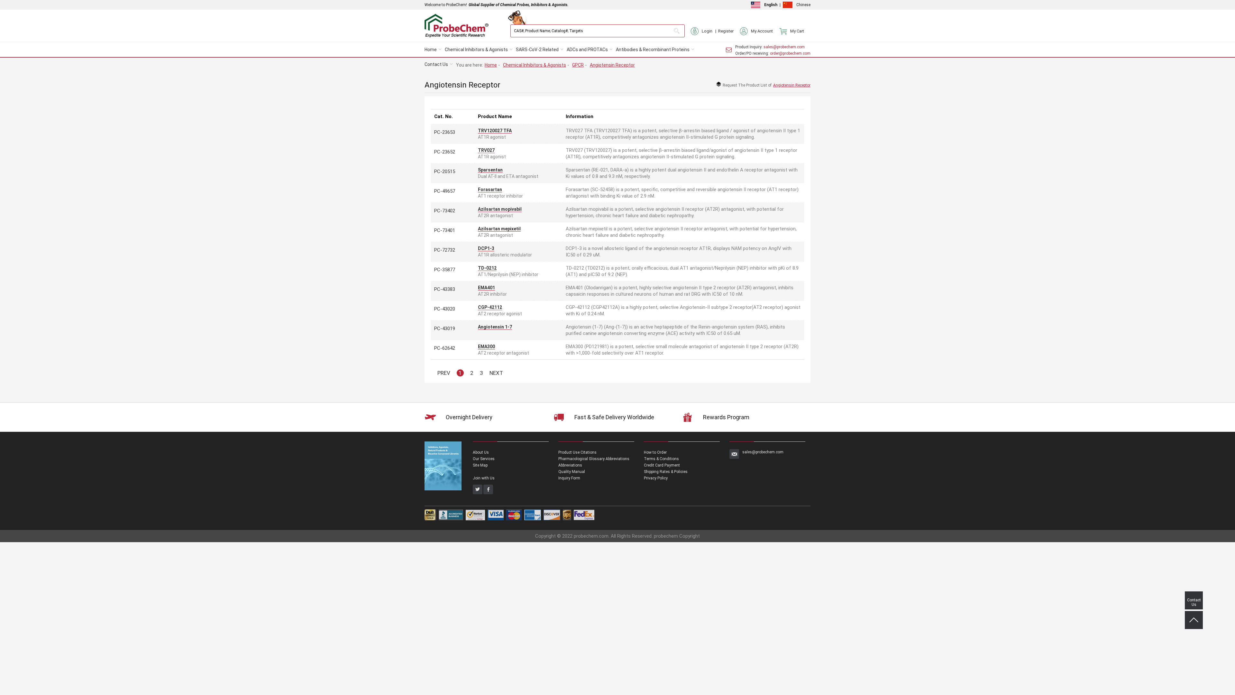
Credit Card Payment (662, 465)
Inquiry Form (569, 478)
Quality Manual (571, 471)
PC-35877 (444, 270)
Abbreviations (570, 465)
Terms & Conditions (661, 459)
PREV (443, 373)
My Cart (797, 31)
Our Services (484, 459)
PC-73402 (444, 211)
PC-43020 (444, 309)
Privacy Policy (656, 478)
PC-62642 (444, 348)
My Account (762, 31)
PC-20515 (444, 171)
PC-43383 (444, 289)
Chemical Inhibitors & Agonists (476, 49)
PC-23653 (444, 132)
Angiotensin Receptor (612, 65)
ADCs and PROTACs (587, 49)
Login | (710, 31)
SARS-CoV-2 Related (537, 49)
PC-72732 (444, 250)
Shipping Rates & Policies (666, 471)
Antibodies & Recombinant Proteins (653, 49)
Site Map (480, 465)
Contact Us (436, 64)
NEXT (496, 373)
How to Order (655, 452)
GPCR (578, 65)
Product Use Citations (577, 452)
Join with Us (484, 478)
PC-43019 (444, 328)
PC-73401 (444, 230)
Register (726, 31)
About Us (481, 452)
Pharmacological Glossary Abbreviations (593, 459)
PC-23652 (444, 152)
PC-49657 (444, 191)
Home (431, 49)
